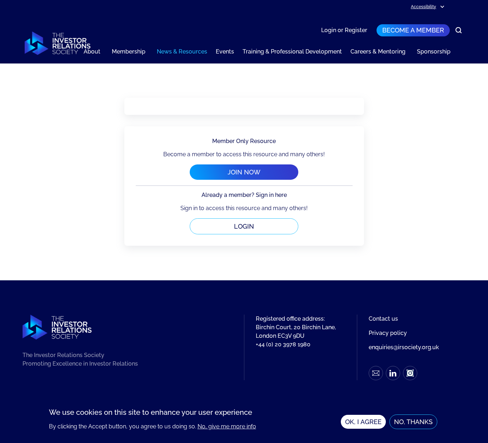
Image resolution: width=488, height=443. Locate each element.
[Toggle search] (458, 30)
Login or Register (344, 30)
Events (225, 51)
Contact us (383, 318)
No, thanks (413, 422)
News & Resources (182, 51)
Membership (128, 51)
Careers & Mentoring (377, 51)
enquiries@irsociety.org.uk (404, 347)
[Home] (57, 43)
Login (244, 226)
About (92, 51)
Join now (244, 172)
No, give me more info (227, 426)
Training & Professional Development (292, 51)
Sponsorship (433, 51)
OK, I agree (363, 422)
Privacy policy (388, 333)
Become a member (413, 30)
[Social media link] (376, 373)
